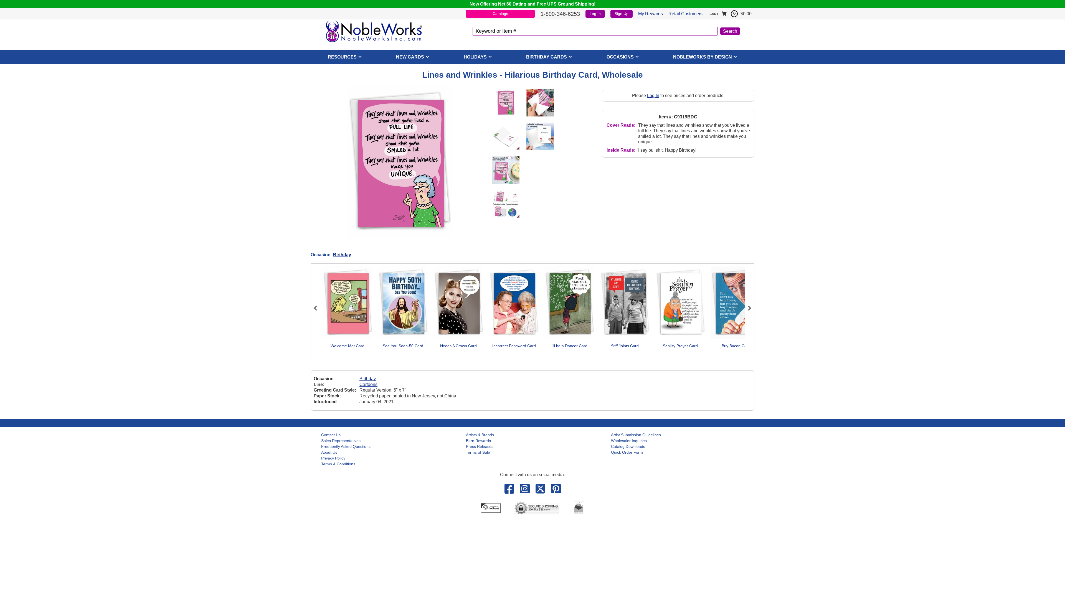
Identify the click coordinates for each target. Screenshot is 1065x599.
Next (747, 308)
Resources (342, 57)
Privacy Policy (333, 458)
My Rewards (650, 13)
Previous (318, 308)
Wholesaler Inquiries (629, 440)
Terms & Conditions (338, 464)
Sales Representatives (341, 440)
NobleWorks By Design (702, 57)
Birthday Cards (546, 57)
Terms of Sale (478, 452)
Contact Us (331, 435)
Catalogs (500, 13)
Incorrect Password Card (514, 346)
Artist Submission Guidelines (636, 435)
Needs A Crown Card (458, 346)
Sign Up (621, 13)
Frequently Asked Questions (346, 446)
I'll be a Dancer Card (569, 346)
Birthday (342, 254)
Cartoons (368, 384)
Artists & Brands (480, 435)
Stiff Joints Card (625, 346)
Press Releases (479, 446)
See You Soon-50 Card (403, 346)
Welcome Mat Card (347, 346)
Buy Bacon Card (736, 346)
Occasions (620, 57)
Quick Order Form (627, 452)
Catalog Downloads (628, 446)
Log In (595, 13)
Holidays (475, 57)
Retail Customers (685, 13)
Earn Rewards (478, 440)
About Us (329, 452)
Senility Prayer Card (680, 346)
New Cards (410, 57)
